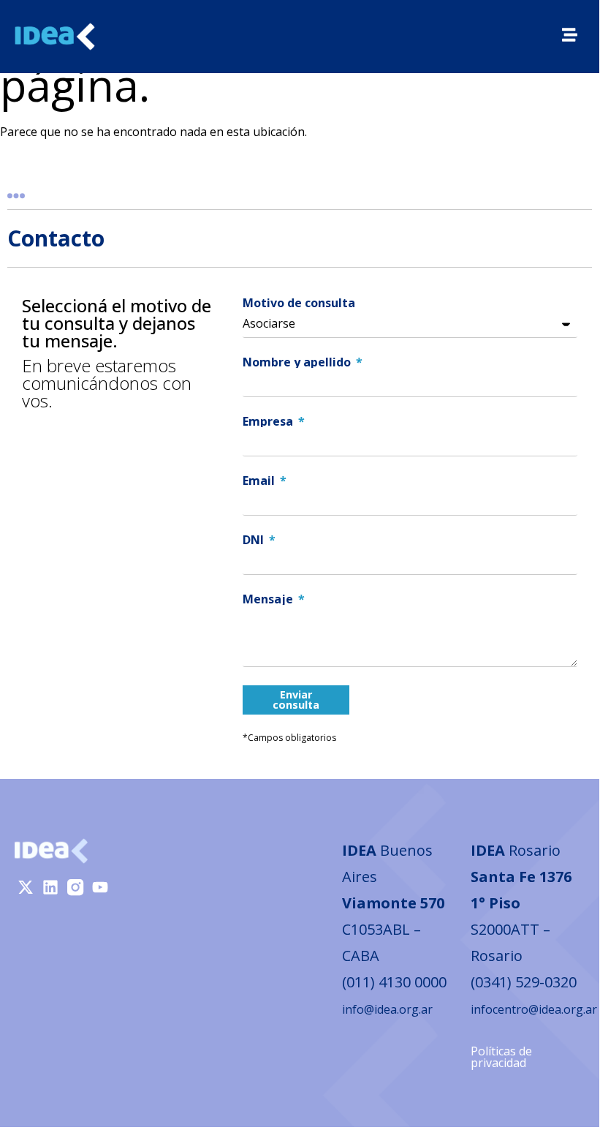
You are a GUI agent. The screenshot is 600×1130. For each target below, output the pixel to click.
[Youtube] (100, 887)
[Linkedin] (50, 887)
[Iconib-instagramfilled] (75, 887)
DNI (255, 540)
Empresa (269, 421)
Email (260, 480)
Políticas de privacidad (501, 1057)
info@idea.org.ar (387, 1009)
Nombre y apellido (298, 362)
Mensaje (269, 599)
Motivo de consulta (299, 303)
